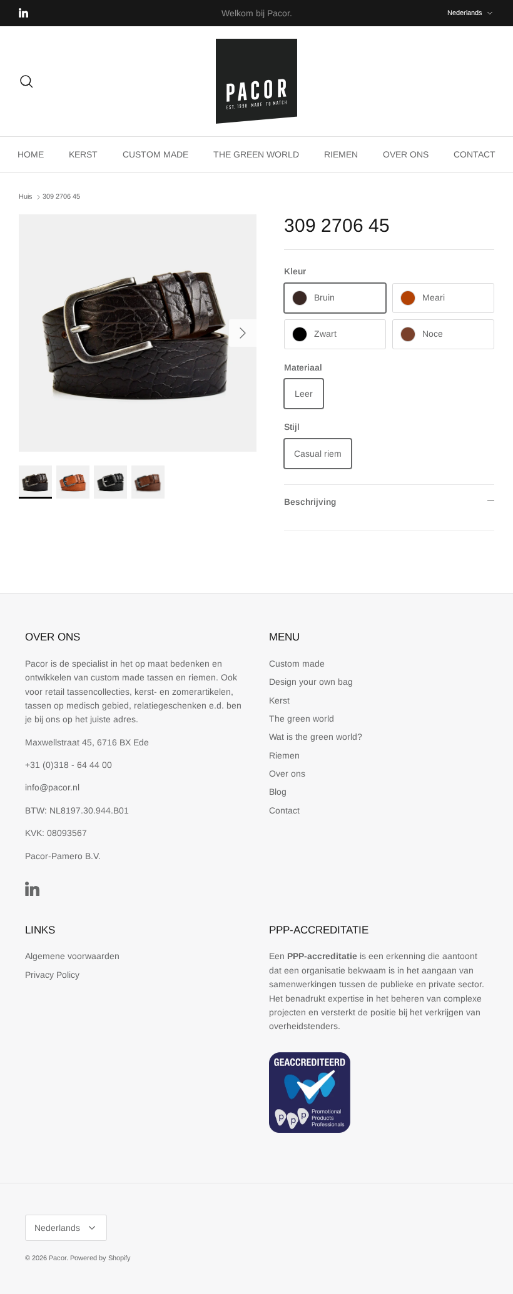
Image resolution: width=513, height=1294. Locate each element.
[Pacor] (256, 81)
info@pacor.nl (52, 787)
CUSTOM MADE (155, 154)
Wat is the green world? (315, 737)
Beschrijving (310, 502)
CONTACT (474, 154)
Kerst (279, 700)
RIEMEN (341, 154)
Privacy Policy (52, 975)
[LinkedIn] (23, 12)
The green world (301, 719)
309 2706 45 (61, 197)
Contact (284, 810)
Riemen (284, 755)
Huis (26, 197)
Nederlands (464, 12)
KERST (83, 154)
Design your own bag (311, 682)
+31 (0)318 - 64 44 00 (68, 765)
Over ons (287, 774)
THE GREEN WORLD (256, 154)
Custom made (297, 664)
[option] (137, 333)
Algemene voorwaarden (72, 956)
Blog (278, 792)
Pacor (57, 1258)
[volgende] (242, 333)
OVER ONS (406, 154)
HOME (31, 154)
